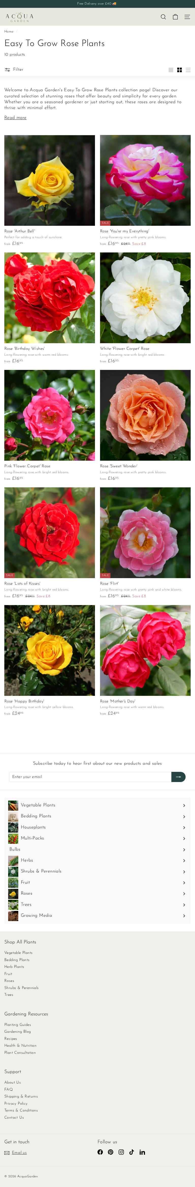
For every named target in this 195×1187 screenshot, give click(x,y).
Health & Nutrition (20, 1046)
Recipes (10, 1039)
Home (9, 31)
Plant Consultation (20, 1053)
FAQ (8, 1090)
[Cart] (175, 16)
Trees (8, 995)
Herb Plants (14, 967)
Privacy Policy (16, 1104)
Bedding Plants (17, 960)
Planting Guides (17, 1025)
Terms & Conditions (21, 1111)
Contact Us (14, 1118)
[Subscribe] (178, 777)
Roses (9, 981)
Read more (15, 118)
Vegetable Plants (18, 953)
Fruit (8, 974)
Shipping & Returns (21, 1097)
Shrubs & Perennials (21, 988)
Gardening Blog (17, 1032)
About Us (12, 1083)
